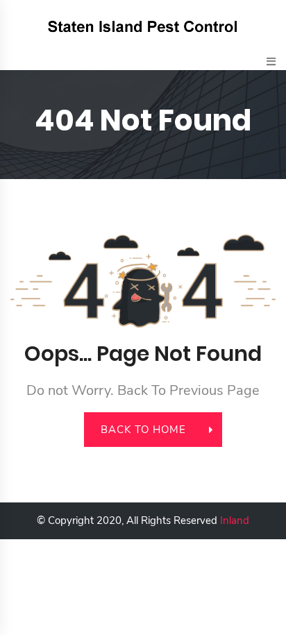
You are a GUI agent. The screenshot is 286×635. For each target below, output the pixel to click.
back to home (143, 430)
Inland (234, 520)
